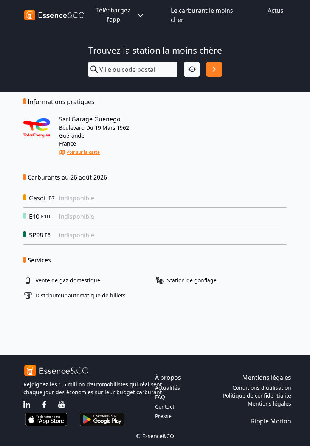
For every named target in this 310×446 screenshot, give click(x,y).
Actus (276, 10)
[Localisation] (192, 69)
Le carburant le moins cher (202, 15)
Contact (164, 406)
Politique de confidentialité (257, 395)
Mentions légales (269, 403)
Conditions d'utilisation (261, 387)
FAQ (160, 397)
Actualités (167, 387)
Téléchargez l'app (113, 14)
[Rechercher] (214, 69)
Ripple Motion (271, 421)
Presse (163, 416)
